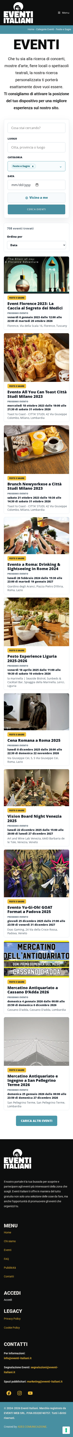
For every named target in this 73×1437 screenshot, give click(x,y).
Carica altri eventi (36, 1121)
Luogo (12, 138)
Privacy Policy (12, 1318)
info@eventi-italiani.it (18, 1358)
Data (11, 176)
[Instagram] (19, 1393)
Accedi (8, 1299)
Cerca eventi (36, 209)
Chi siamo (10, 1241)
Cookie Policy (12, 1327)
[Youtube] (30, 1393)
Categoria (15, 157)
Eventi (7, 1250)
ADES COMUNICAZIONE (32, 1426)
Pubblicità (10, 1267)
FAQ (6, 1258)
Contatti (9, 1276)
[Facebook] (9, 1393)
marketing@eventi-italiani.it (44, 1381)
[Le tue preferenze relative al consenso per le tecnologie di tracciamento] (66, 1430)
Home (31, 29)
